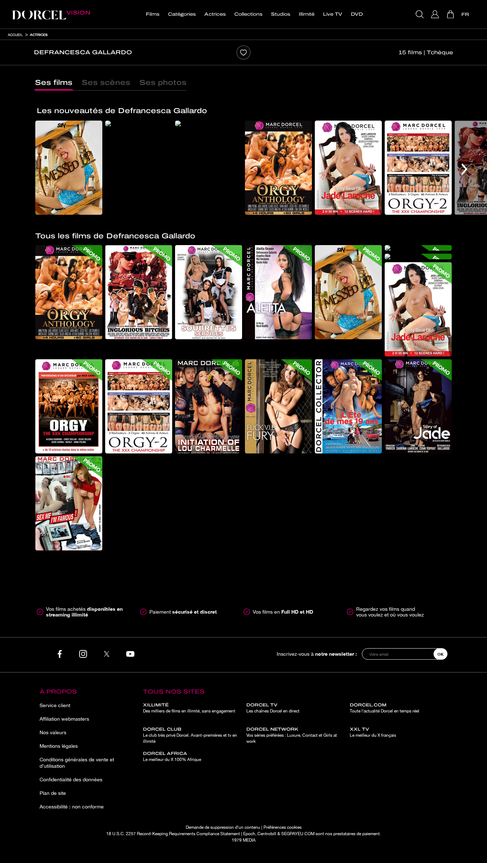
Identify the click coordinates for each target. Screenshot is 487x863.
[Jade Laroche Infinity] (348, 168)
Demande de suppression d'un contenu (223, 827)
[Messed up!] (68, 168)
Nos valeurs (53, 732)
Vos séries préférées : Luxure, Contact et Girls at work (291, 735)
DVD (357, 14)
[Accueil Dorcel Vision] (51, 14)
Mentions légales (59, 746)
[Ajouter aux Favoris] (243, 52)
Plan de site (53, 793)
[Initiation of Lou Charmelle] (208, 406)
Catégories (182, 14)
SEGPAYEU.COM (297, 833)
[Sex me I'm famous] (68, 503)
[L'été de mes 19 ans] (348, 406)
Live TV (332, 14)
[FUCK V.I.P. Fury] (278, 406)
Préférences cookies (282, 827)
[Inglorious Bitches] (138, 292)
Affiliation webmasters (64, 719)
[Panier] (451, 14)
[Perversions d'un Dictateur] (68, 406)
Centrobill (266, 833)
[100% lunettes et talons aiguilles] (138, 123)
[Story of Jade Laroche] (418, 406)
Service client (55, 705)
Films (152, 14)
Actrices (215, 14)
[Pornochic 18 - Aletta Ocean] (278, 292)
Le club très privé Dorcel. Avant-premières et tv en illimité (190, 735)
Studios (280, 14)
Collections (248, 14)
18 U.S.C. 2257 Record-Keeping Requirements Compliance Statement (173, 833)
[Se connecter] (436, 14)
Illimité (306, 14)
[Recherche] (420, 14)
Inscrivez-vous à (317, 654)
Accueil (15, 34)
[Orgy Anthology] (278, 168)
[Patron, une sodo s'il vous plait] (208, 123)
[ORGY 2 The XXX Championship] (418, 168)
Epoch (249, 833)
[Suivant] (464, 169)
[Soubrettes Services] (208, 292)
